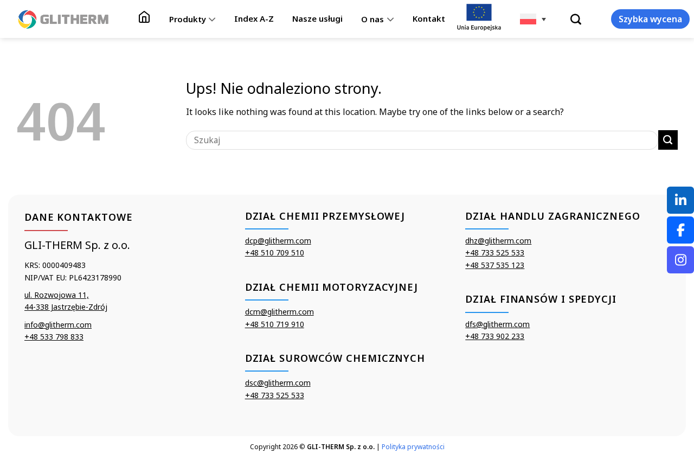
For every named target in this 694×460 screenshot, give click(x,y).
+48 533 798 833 (53, 336)
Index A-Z (254, 18)
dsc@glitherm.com (278, 383)
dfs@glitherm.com (497, 324)
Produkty (187, 19)
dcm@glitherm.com (279, 311)
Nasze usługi (317, 18)
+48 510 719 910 (274, 324)
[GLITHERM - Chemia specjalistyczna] (63, 19)
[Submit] (668, 140)
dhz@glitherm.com (498, 240)
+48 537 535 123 (494, 265)
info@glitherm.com (58, 325)
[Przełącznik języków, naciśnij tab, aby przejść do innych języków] (533, 19)
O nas (372, 19)
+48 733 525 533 (274, 395)
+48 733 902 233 (494, 336)
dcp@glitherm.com (278, 240)
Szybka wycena (650, 19)
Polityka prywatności (413, 446)
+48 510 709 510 (274, 252)
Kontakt (429, 18)
